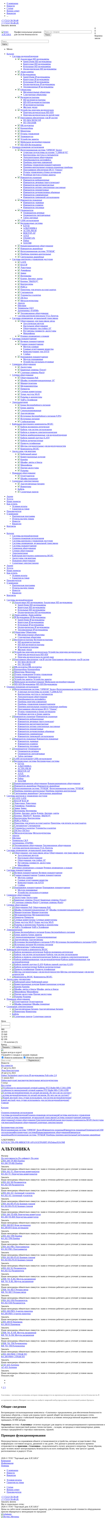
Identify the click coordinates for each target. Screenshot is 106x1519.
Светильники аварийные (88, 1135)
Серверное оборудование (24, 364)
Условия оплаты (19, 506)
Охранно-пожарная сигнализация (28, 147)
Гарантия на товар (20, 509)
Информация (7, 1463)
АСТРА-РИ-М (14, 1142)
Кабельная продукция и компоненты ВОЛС (32, 424)
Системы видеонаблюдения (25, 56)
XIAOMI (61, 1142)
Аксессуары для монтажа (24, 451)
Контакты (11, 526)
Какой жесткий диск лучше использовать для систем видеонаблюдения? (35, 1100)
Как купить (12, 504)
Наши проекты (14, 501)
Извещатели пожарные (75, 1130)
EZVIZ (4, 1142)
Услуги (10, 499)
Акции (10, 496)
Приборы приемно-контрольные (61, 1135)
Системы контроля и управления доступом (32, 259)
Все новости (7, 1065)
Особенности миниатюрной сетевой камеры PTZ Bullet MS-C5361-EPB (35, 1090)
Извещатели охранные (53, 1130)
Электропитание (20, 402)
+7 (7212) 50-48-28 (10, 23)
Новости (16, 521)
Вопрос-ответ (13, 1489)
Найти (4, 44)
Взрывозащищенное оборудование (52, 1132)
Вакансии (16, 523)
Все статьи (6, 1085)
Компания (6, 1461)
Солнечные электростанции (25, 481)
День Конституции (10, 1070)
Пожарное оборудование (23, 473)
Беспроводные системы (25, 1132)
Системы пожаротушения (24, 338)
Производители (14, 511)
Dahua (54, 1142)
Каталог (10, 54)
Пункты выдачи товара (23, 519)
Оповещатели (92, 1130)
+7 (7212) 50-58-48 (9, 20)
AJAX (36, 1142)
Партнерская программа (23, 516)
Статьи (10, 1487)
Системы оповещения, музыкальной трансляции (35, 318)
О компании (12, 514)
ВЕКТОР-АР (27, 1142)
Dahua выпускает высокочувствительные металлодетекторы (29, 1080)
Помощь (5, 1465)
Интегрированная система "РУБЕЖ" (28, 1135)
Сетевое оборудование (22, 375)
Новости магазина (35, 1057)
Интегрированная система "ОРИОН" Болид (22, 1130)
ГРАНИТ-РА (45, 1142)
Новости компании (13, 1057)
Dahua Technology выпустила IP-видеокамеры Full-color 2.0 (29, 1075)
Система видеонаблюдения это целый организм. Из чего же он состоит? (35, 1095)
